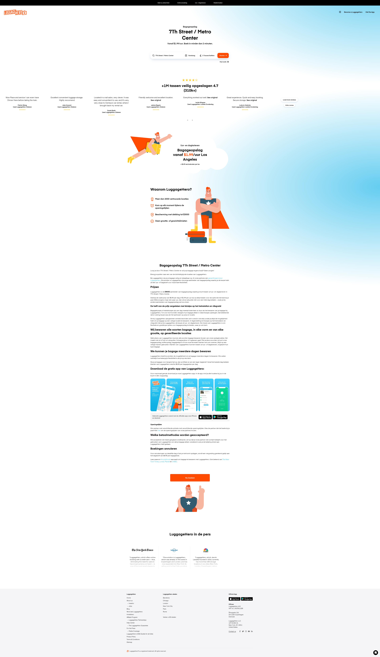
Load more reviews (289, 100)
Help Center (131, 623)
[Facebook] (240, 631)
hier (159, 430)
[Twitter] (243, 631)
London (165, 603)
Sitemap (129, 642)
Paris (164, 609)
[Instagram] (246, 631)
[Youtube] (249, 631)
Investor (131, 603)
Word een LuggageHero (135, 612)
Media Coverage (134, 631)
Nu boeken (190, 478)
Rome (165, 612)
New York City (167, 606)
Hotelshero (130, 614)
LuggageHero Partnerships (137, 620)
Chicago (166, 601)
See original (156, 100)
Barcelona (166, 598)
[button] (375, 652)
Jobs (130, 606)
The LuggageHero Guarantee (138, 625)
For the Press (131, 628)
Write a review (289, 105)
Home (129, 598)
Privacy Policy (131, 637)
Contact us (232, 631)
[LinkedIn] (252, 631)
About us (130, 601)
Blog (128, 609)
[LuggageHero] (15, 14)
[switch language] (340, 12)
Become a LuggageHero (353, 12)
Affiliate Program (132, 617)
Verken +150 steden (169, 617)
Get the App (370, 12)
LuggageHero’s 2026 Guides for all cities (140, 634)
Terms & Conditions (133, 639)
